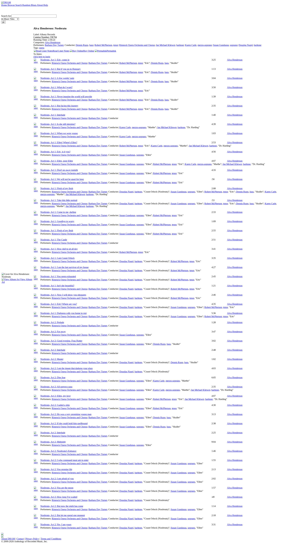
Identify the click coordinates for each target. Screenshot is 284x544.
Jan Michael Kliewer (165, 45)
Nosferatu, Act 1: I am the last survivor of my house (64, 267)
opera (41, 48)
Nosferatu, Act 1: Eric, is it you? (55, 151)
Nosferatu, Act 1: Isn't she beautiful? (57, 285)
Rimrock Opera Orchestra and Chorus (137, 45)
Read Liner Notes (61, 51)
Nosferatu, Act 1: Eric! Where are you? (58, 304)
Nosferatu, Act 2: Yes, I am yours (55, 524)
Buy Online (88, 51)
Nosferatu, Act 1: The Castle (53, 239)
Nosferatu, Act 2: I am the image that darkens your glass (66, 368)
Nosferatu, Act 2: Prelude (52, 322)
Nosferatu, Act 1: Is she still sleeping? (57, 124)
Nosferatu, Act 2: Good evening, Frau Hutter (61, 340)
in (2, 19)
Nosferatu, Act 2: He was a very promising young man (65, 414)
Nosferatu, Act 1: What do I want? (56, 87)
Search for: (6, 16)
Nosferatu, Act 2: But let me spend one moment (62, 515)
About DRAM (8, 538)
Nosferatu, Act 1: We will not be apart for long (62, 179)
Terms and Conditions (51, 538)
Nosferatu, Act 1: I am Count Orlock (57, 258)
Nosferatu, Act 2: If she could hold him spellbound (64, 423)
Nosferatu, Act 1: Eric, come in (54, 60)
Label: (36, 34)
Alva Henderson (52, 42)
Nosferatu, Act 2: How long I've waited (58, 497)
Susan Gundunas (221, 45)
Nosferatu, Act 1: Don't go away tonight (59, 170)
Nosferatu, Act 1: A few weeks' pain (57, 78)
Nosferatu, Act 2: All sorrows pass (56, 386)
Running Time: (40, 40)
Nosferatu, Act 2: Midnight (53, 442)
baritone (180, 45)
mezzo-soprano (205, 45)
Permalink (111, 51)
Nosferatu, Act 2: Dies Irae (52, 377)
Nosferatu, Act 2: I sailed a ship (55, 405)
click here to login (41, 56)
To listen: (37, 54)
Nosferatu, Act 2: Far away (53, 331)
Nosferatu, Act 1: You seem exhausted (58, 276)
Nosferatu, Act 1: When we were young (59, 133)
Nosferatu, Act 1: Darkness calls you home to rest (63, 313)
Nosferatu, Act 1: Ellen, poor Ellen (56, 161)
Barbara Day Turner (54, 45)
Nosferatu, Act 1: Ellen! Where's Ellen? (58, 142)
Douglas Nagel (246, 45)
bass (91, 45)
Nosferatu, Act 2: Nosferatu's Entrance (58, 451)
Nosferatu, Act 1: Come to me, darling (58, 212)
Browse (11, 5)
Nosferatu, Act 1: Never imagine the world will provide (66, 96)
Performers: (39, 45)
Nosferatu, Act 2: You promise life (56, 469)
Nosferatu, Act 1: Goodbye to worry (57, 221)
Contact (20, 538)
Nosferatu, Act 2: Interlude (52, 350)
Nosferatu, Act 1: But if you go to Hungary (60, 69)
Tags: (36, 48)
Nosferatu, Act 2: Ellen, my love (55, 396)
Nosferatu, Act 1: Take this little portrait (58, 200)
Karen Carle (190, 45)
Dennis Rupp (82, 45)
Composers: (39, 42)
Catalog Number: (41, 37)
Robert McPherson (103, 45)
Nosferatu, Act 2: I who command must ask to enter (64, 460)
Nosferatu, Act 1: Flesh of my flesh (56, 188)
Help (45, 5)
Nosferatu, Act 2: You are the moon (56, 488)
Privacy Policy (32, 538)
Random (26, 5)
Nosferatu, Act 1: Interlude (52, 115)
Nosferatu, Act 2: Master (51, 359)
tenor (115, 45)
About (40, 5)
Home (4, 5)
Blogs (34, 5)
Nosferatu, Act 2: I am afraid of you (57, 478)
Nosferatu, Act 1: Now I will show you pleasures (63, 295)
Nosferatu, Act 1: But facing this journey (59, 105)
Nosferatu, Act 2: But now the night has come (61, 506)
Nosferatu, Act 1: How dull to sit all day (59, 249)
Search (18, 5)
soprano (233, 45)
